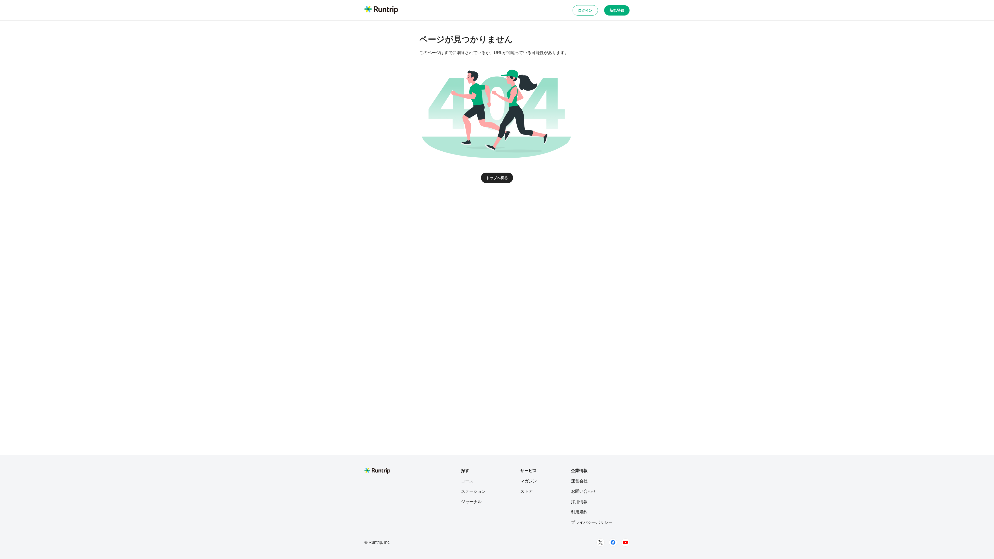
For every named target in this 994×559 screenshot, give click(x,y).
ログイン (585, 10)
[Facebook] (613, 542)
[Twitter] (600, 542)
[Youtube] (625, 542)
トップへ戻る (497, 178)
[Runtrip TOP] (381, 10)
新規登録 (617, 10)
